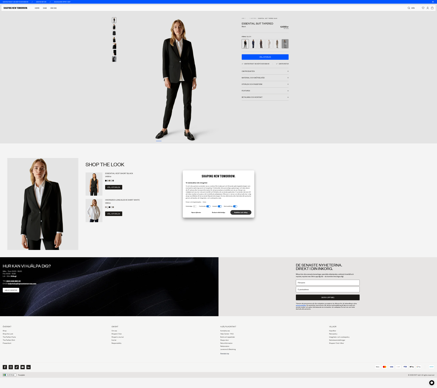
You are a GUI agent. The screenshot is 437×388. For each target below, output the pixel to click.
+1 (114, 59)
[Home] (16, 8)
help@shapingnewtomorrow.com (22, 283)
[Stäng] (433, 1)
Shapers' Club (117, 333)
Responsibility (116, 343)
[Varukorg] (432, 8)
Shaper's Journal (118, 337)
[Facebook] (4, 367)
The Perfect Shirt (9, 340)
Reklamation (224, 346)
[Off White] (111, 180)
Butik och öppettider (227, 337)
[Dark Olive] (109, 180)
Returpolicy (333, 333)
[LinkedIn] (28, 367)
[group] (178, 77)
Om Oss (53, 8)
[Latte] (113, 207)
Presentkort (7, 343)
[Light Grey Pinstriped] (107, 180)
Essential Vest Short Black (119, 173)
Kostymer (253, 18)
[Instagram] (10, 367)
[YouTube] (22, 367)
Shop (4, 330)
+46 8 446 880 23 (13, 281)
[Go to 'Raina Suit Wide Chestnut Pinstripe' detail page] (261, 43)
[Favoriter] (423, 8)
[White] (107, 207)
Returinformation (226, 343)
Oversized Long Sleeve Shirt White (122, 200)
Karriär (114, 340)
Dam (45, 8)
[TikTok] (16, 367)
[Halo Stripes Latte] (106, 207)
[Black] (106, 180)
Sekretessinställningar (337, 340)
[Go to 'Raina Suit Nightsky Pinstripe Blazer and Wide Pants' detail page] (253, 43)
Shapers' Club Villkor (336, 343)
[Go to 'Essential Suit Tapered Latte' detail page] (277, 43)
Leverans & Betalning (228, 349)
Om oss (114, 330)
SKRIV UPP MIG (327, 297)
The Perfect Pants (9, 337)
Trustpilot (21, 375)
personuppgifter (301, 305)
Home (243, 18)
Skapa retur (224, 340)
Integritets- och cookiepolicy (339, 337)
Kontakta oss (225, 330)
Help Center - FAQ (227, 333)
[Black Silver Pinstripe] (113, 180)
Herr (37, 8)
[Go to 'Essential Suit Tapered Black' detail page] (245, 43)
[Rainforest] (111, 207)
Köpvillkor (332, 330)
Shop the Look (8, 333)
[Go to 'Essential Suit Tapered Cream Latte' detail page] (269, 43)
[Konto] (428, 8)
